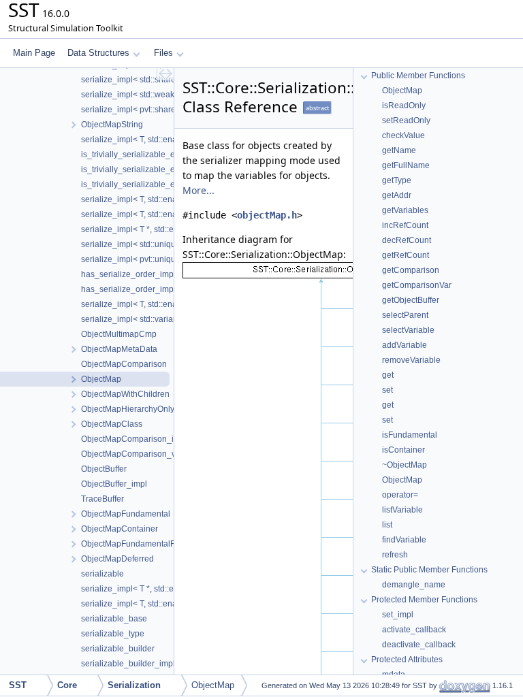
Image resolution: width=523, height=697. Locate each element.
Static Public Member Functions (429, 569)
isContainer (403, 450)
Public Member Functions (418, 75)
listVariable (402, 510)
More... (199, 190)
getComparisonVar (416, 285)
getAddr (396, 195)
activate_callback (414, 629)
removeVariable (411, 360)
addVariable (404, 345)
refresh (395, 555)
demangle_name (413, 584)
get (388, 375)
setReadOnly (406, 120)
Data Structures (98, 53)
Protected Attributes (407, 659)
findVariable (404, 540)
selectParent (405, 315)
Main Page (34, 53)
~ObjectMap (404, 465)
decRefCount (406, 240)
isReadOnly (404, 105)
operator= (400, 495)
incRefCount (405, 225)
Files (163, 53)
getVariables (405, 210)
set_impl (397, 614)
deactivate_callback (419, 644)
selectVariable (408, 330)
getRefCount (405, 255)
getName (399, 150)
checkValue (403, 135)
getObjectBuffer (410, 300)
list (387, 525)
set (387, 390)
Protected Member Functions (424, 599)
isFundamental (409, 435)
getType (396, 180)
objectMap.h (267, 215)
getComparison (410, 270)
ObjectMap (402, 90)
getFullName (406, 165)
